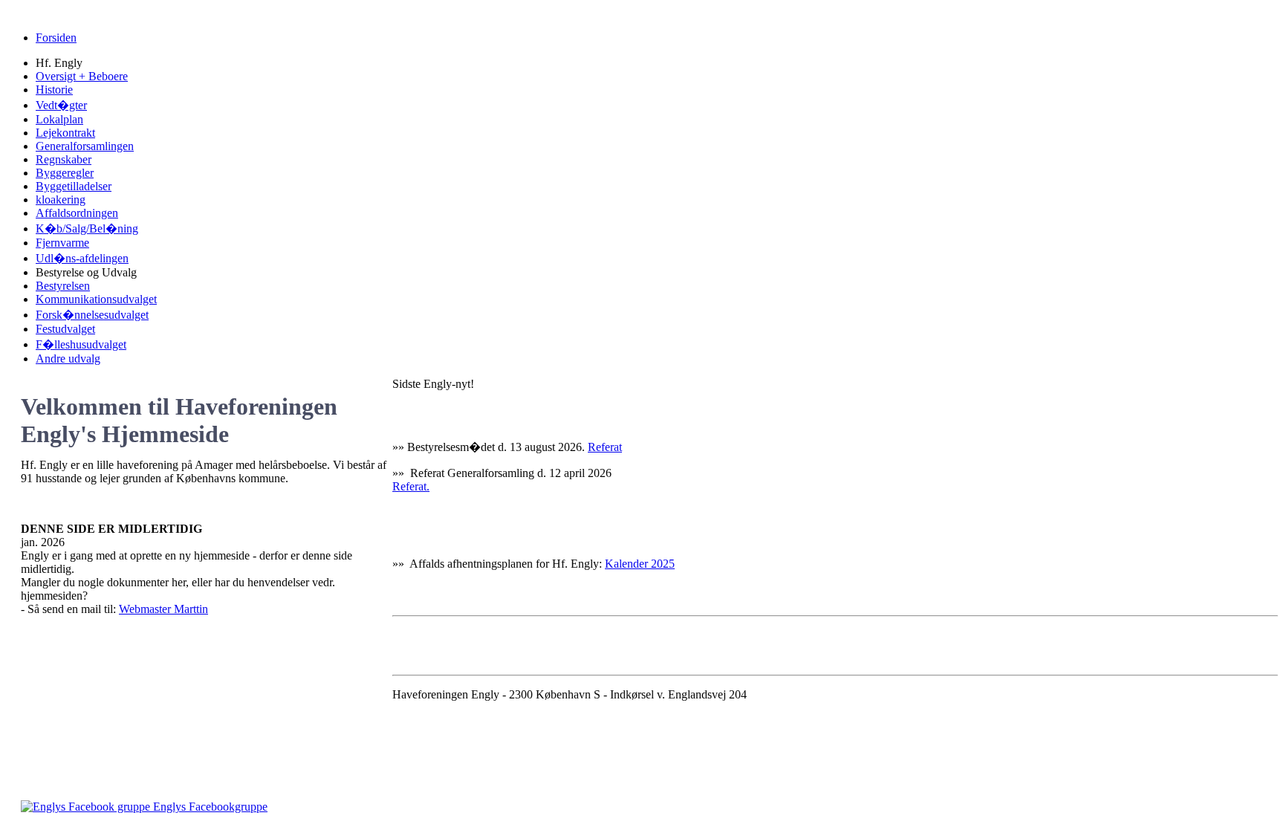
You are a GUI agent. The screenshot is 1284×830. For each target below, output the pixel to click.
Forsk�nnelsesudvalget (92, 314)
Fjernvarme (62, 242)
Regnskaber (63, 159)
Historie (54, 89)
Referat (605, 447)
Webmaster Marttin (163, 609)
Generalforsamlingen (85, 146)
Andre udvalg (68, 358)
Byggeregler (65, 172)
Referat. (410, 486)
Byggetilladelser (73, 186)
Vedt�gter (61, 105)
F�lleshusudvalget (81, 344)
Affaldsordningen (77, 213)
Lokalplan (59, 119)
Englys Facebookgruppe (209, 806)
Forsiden (56, 37)
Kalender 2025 (640, 563)
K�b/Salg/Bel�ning (87, 228)
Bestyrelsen (63, 285)
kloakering (60, 199)
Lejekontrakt (65, 132)
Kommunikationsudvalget (96, 299)
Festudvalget (65, 328)
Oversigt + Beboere (82, 76)
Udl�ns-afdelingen (82, 258)
